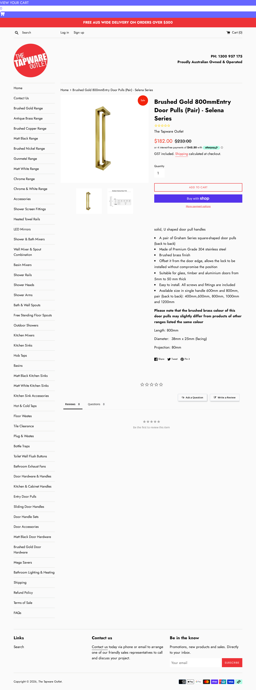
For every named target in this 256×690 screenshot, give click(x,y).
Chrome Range (24, 178)
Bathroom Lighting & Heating (34, 572)
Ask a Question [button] (194, 397)
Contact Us (21, 98)
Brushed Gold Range (28, 108)
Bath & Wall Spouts (27, 305)
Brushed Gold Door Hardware (27, 549)
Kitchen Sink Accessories (31, 395)
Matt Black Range (26, 138)
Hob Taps (20, 355)
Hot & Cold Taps (25, 405)
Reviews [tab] (70, 404)
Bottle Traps (22, 446)
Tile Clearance (24, 426)
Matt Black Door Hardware (32, 536)
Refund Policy (23, 592)
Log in (65, 32)
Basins (18, 365)
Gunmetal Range (25, 158)
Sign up (79, 32)
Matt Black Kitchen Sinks (31, 375)
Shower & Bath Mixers (29, 239)
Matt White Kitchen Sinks (31, 385)
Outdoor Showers (26, 325)
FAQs (17, 612)
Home (18, 88)
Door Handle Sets (26, 516)
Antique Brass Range (28, 118)
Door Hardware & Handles (32, 476)
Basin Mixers (22, 264)
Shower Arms (23, 295)
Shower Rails (23, 275)
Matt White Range (26, 168)
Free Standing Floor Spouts (33, 315)
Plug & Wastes (24, 436)
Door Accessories (26, 526)
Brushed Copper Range (30, 128)
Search (19, 646)
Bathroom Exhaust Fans (30, 466)
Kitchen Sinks (23, 345)
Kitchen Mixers (24, 335)
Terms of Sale (23, 602)
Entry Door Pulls (25, 496)
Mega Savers (23, 562)
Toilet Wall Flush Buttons (30, 456)
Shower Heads (24, 284)
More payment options (198, 206)
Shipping (20, 582)
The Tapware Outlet (50, 682)
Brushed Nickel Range (29, 148)
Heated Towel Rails (27, 219)
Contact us (100, 646)
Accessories (22, 198)
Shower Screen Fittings (30, 209)
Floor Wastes (23, 416)
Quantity (159, 166)
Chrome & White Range (30, 188)
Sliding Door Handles (29, 506)
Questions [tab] (94, 404)
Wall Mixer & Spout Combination (27, 252)
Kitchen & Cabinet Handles (32, 486)
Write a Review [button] (227, 397)
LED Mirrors (22, 229)
